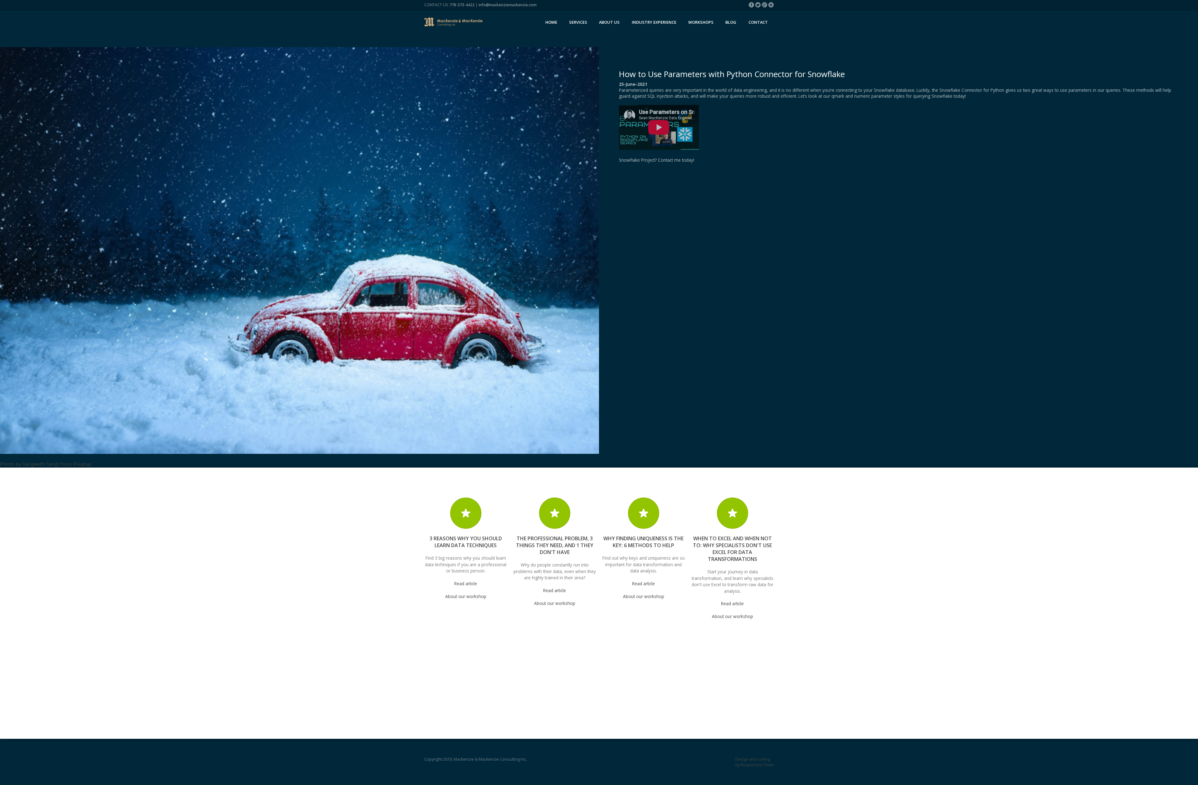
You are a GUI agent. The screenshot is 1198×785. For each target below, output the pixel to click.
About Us (609, 22)
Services (578, 22)
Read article (465, 583)
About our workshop (465, 596)
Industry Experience (654, 22)
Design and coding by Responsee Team (754, 762)
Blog (730, 22)
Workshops (700, 22)
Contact (758, 22)
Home (551, 22)
